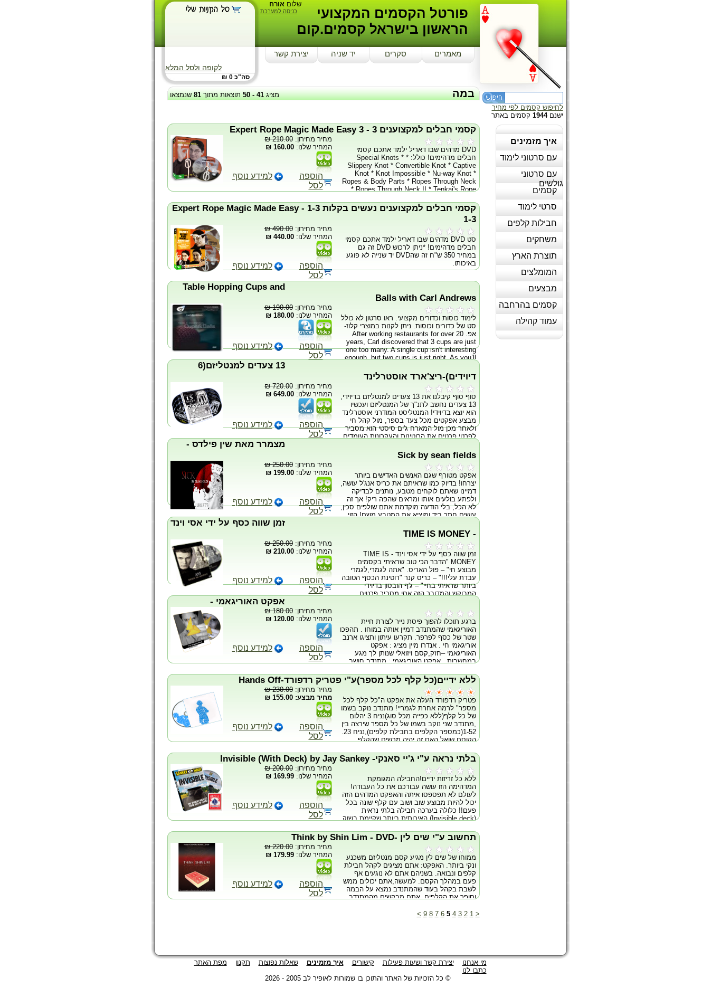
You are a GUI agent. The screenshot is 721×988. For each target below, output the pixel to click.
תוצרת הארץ (534, 255)
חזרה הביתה (523, 43)
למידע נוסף (252, 176)
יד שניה (343, 54)
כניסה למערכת (278, 11)
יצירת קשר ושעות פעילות (418, 962)
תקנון (242, 962)
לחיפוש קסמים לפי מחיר (527, 107)
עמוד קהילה (536, 321)
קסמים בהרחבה (528, 304)
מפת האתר (210, 962)
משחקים (541, 239)
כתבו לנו (474, 970)
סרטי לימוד (537, 206)
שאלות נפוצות (278, 962)
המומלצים (539, 272)
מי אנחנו (474, 962)
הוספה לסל (311, 181)
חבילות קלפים (532, 222)
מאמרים (447, 54)
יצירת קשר (291, 54)
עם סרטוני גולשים (542, 178)
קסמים (545, 190)
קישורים (363, 962)
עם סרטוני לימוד (528, 157)
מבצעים (542, 288)
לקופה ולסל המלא (193, 67)
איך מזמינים (533, 141)
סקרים (395, 54)
